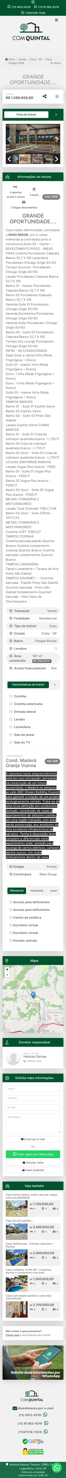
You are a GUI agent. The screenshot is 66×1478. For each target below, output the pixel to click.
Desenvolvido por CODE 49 (33, 1475)
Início (11, 59)
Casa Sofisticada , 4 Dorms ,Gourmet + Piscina (30, 1245)
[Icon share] (33, 2)
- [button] (7, 974)
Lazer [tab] (53, 890)
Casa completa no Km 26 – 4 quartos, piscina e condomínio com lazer (29, 1271)
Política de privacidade (33, 1472)
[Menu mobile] (33, 33)
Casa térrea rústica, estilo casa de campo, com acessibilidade (32, 1196)
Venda (22, 59)
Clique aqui (12, 1335)
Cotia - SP (36, 59)
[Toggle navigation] (56, 20)
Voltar (57, 63)
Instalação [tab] (36, 890)
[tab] (26, 114)
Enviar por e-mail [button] (34, 1139)
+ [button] (7, 969)
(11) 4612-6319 (21, 7)
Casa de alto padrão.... (20, 1220)
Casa (49, 59)
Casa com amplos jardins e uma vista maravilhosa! (28, 1297)
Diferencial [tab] (17, 890)
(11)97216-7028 (35, 13)
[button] (10, 139)
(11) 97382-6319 (48, 7)
